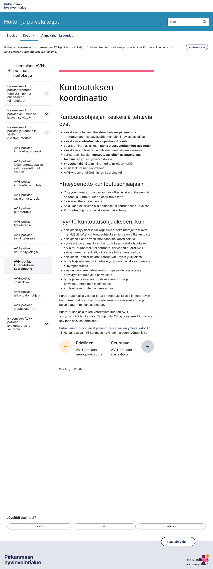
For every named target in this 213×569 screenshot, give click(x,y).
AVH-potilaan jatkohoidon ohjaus (27, 293)
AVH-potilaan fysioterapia (23, 223)
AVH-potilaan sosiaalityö (23, 280)
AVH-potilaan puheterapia (23, 210)
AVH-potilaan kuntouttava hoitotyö (28, 183)
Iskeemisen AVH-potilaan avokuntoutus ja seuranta (19, 324)
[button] (39, 526)
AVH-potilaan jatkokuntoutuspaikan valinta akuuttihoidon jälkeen (29, 166)
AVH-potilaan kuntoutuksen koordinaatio (24, 265)
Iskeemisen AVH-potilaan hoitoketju (61, 47)
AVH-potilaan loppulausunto (24, 306)
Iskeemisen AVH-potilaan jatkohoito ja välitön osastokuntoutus (129, 47)
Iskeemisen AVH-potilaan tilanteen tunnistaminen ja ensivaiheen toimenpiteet (19, 93)
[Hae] (205, 22)
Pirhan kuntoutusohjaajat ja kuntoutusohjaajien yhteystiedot (102, 328)
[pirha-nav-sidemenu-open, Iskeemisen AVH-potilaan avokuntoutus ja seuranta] (46, 323)
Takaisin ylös (177, 541)
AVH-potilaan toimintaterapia (24, 236)
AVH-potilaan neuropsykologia (26, 250)
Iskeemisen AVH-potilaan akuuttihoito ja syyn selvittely (21, 114)
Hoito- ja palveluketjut (31, 21)
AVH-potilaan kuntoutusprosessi (27, 149)
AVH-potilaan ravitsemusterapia (27, 196)
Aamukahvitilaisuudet (57, 35)
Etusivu (12, 35)
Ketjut (27, 35)
